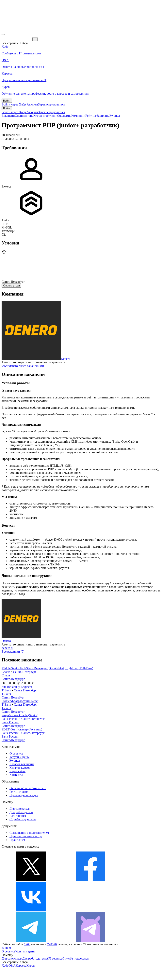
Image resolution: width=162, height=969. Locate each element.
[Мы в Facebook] (90, 880)
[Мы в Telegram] (31, 940)
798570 (52, 944)
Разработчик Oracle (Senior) (20, 715)
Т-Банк (6, 690)
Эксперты (64, 115)
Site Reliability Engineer (17, 686)
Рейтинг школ (18, 791)
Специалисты (24, 115)
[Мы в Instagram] (90, 910)
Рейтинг (91, 115)
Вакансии (8, 115)
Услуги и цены (19, 757)
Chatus (6, 671)
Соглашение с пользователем (29, 832)
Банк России (10, 718)
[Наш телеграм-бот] (90, 940)
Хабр (5, 965)
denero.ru (7, 648)
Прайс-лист (17, 839)
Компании (78, 115)
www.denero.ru (11, 365)
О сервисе (16, 753)
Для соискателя (19, 808)
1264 (27, 944)
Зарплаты (103, 115)
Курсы (30, 965)
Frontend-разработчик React (20, 701)
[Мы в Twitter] (31, 880)
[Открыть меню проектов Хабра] (3, 34)
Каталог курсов (19, 767)
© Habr (6, 947)
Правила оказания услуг (25, 836)
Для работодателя (21, 812)
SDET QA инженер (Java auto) (22, 729)
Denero (65, 358)
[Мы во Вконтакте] (31, 910)
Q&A (12, 965)
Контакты (16, 774)
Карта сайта (17, 771)
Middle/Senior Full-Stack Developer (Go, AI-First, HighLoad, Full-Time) (47, 668)
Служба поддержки (22, 819)
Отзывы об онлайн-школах (27, 788)
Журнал (114, 115)
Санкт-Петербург (24, 671)
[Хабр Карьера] (17, 39)
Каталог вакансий (21, 764)
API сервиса (17, 815)
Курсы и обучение (45, 115)
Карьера (21, 965)
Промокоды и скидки (23, 795)
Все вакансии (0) (32, 365)
